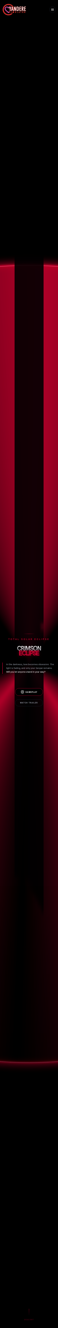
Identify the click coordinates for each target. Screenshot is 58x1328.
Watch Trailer (29, 703)
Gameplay (29, 692)
